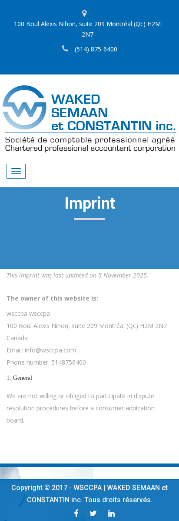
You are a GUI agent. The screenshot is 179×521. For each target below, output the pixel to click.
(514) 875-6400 (96, 49)
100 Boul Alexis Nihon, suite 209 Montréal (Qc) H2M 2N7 (87, 29)
